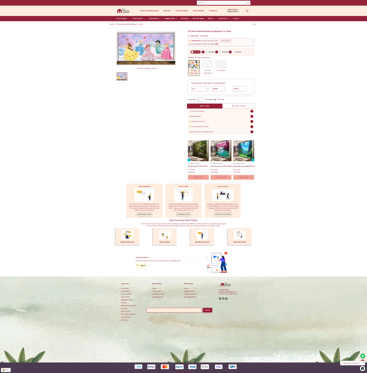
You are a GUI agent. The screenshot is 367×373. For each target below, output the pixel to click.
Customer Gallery (181, 11)
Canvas (235, 18)
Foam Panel (125, 297)
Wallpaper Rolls (169, 18)
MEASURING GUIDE (144, 214)
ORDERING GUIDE (183, 214)
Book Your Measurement (149, 11)
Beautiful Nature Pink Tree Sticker (223, 166)
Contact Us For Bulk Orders (227, 294)
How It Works (126, 317)
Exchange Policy (190, 297)
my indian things (194, 163)
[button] (188, 160)
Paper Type (125, 311)
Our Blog (124, 320)
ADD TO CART (204, 106)
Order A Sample (198, 11)
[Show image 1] (122, 76)
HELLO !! (141, 265)
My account (232, 11)
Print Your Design (198, 18)
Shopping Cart (157, 297)
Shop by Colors (137, 18)
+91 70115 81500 (223, 290)
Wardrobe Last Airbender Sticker (245, 166)
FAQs (186, 288)
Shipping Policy (189, 291)
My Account (156, 291)
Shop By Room (153, 18)
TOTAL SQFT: (192, 100)
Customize (125, 288)
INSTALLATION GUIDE (222, 214)
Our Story (124, 308)
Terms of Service (190, 294)
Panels (210, 18)
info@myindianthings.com (227, 292)
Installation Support (128, 314)
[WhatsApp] (362, 356)
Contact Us (213, 11)
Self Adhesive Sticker (128, 305)
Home (112, 24)
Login (154, 288)
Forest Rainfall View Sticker (198, 166)
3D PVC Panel (126, 294)
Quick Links (125, 284)
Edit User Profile (158, 294)
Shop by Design (121, 18)
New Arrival (184, 18)
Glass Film (167, 11)
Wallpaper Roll (126, 300)
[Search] (248, 3)
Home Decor (223, 18)
